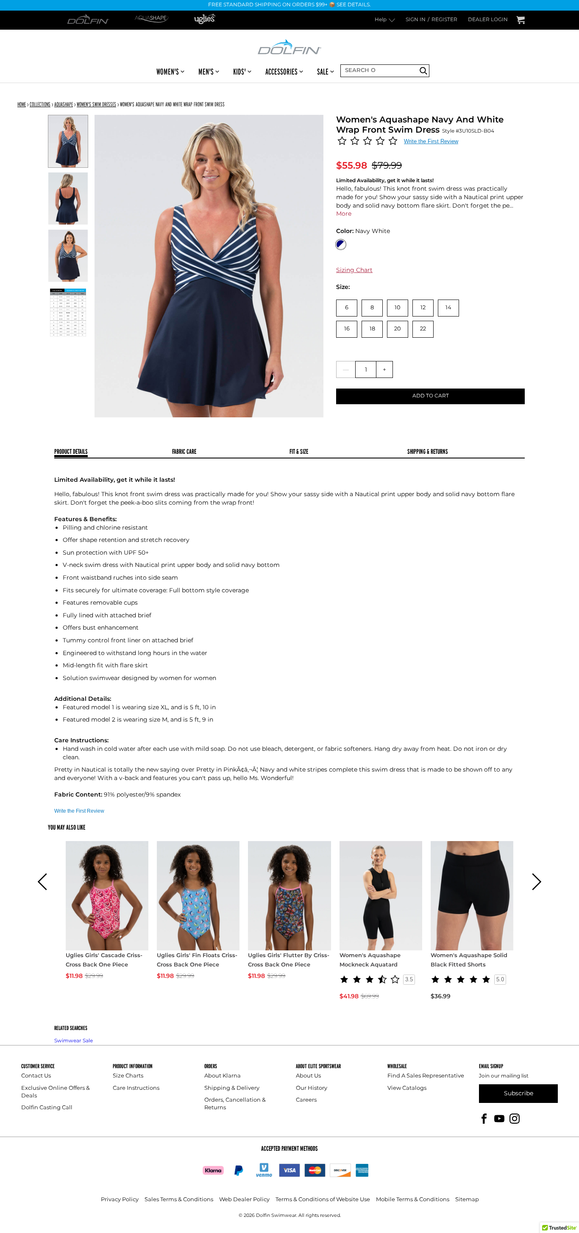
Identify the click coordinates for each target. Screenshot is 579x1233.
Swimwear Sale (73, 1041)
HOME (21, 104)
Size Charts (128, 1076)
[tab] (113, 452)
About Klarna (222, 1076)
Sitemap (467, 1199)
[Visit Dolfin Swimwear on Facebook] (484, 1118)
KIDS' (239, 71)
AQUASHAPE (63, 104)
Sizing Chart (354, 270)
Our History (311, 1088)
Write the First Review (431, 141)
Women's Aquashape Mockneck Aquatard (370, 960)
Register (444, 20)
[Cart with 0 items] (520, 20)
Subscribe (518, 1093)
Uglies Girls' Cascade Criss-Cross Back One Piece (104, 960)
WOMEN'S (167, 71)
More (343, 214)
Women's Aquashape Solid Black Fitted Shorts (469, 960)
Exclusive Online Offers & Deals (55, 1092)
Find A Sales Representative (425, 1076)
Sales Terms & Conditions (179, 1199)
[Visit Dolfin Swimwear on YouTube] (499, 1118)
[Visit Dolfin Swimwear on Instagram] (514, 1118)
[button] (43, 882)
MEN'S (206, 71)
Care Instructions (136, 1088)
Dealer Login (488, 20)
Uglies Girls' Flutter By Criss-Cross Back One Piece (288, 960)
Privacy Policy (120, 1199)
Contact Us (36, 1076)
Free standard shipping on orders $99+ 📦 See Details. (289, 5)
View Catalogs (406, 1088)
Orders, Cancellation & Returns (235, 1104)
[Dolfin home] (289, 46)
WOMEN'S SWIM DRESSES (96, 104)
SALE (322, 71)
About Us (308, 1076)
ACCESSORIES (281, 71)
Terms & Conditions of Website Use (323, 1199)
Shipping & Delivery (231, 1088)
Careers (306, 1100)
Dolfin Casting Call (46, 1107)
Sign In (416, 20)
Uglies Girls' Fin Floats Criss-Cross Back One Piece (197, 960)
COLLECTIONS (40, 104)
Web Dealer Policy (244, 1199)
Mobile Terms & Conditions (412, 1199)
